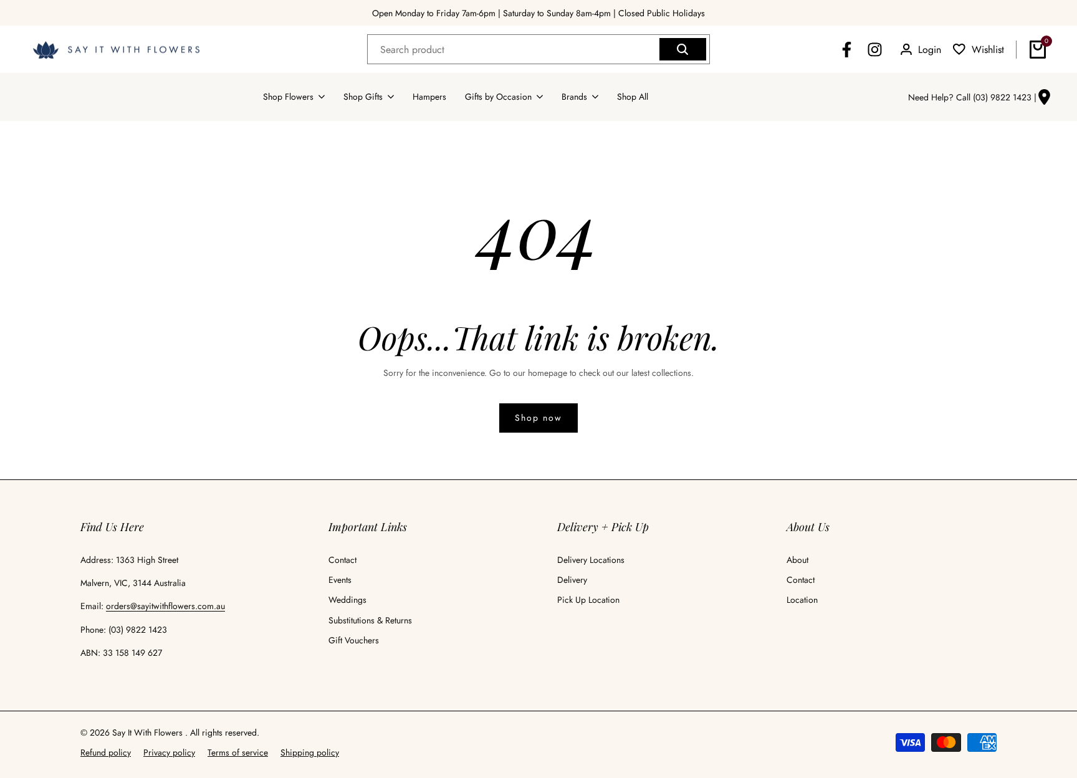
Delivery (572, 580)
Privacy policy (169, 752)
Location (802, 599)
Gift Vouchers (353, 640)
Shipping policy (309, 752)
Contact (342, 560)
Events (340, 580)
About (797, 560)
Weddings (347, 599)
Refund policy (105, 752)
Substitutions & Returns (370, 620)
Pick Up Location (588, 599)
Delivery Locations (591, 560)
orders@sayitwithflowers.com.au (165, 606)
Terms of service (238, 752)
